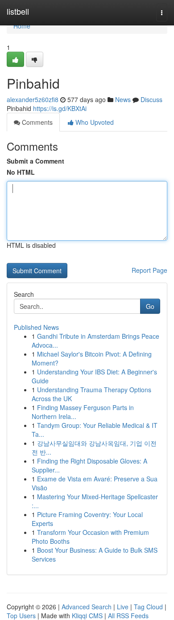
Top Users (21, 615)
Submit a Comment (35, 160)
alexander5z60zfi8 (32, 99)
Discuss (151, 99)
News (123, 99)
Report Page (149, 270)
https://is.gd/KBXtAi (60, 108)
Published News (36, 327)
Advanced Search (87, 606)
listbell (18, 11)
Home (21, 25)
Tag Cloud (148, 606)
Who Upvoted (94, 122)
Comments (36, 122)
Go (150, 306)
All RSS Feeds (128, 615)
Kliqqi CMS (87, 615)
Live (122, 606)
